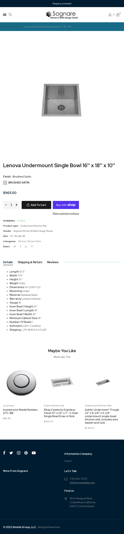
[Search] (10, 14)
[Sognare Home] (62, 14)
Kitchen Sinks (34, 241)
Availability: (9, 220)
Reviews (53, 262)
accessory (8, 405)
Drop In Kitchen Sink (54, 405)
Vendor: (7, 230)
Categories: (9, 241)
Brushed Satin (18, 182)
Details (8, 262)
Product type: (11, 225)
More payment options (66, 213)
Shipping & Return (30, 262)
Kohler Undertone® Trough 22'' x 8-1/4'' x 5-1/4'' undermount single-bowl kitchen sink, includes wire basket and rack (102, 416)
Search (68, 460)
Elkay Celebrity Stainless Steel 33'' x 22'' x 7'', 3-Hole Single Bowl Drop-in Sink (61, 413)
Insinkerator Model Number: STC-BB (20, 411)
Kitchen (22, 241)
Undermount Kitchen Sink (98, 405)
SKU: (5, 236)
